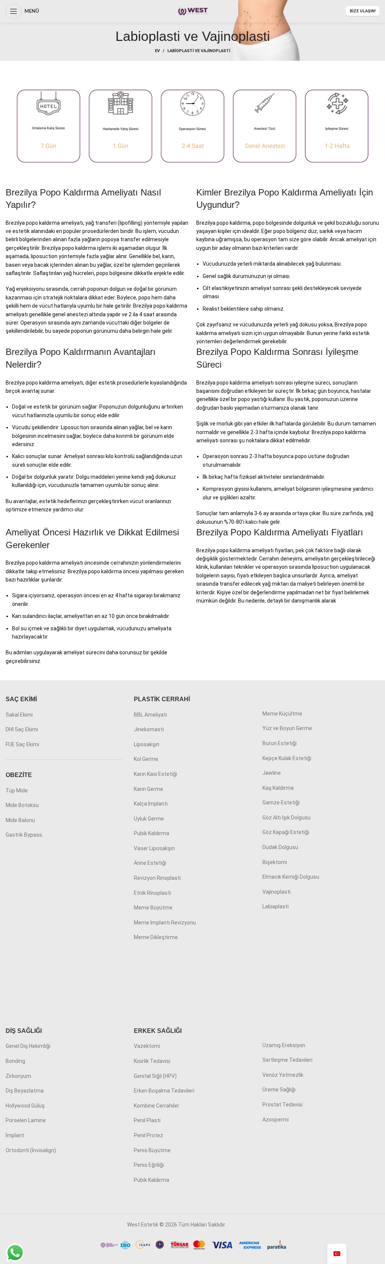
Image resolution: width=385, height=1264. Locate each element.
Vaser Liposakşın (154, 848)
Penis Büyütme (152, 1150)
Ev (157, 50)
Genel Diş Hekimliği (28, 1046)
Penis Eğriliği (149, 1165)
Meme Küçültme (282, 714)
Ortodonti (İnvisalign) (31, 1150)
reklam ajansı (242, 1225)
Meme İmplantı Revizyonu (165, 923)
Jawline (271, 773)
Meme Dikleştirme (156, 937)
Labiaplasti (275, 906)
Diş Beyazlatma (25, 1091)
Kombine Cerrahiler (156, 1106)
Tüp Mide (17, 791)
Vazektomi (147, 1046)
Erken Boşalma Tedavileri (164, 1091)
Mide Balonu (20, 820)
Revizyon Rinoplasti (157, 878)
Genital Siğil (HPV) (155, 1076)
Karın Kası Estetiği (155, 774)
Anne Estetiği (150, 863)
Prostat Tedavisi (282, 1105)
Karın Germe (148, 789)
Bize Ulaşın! (363, 11)
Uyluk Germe (149, 819)
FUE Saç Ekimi (22, 744)
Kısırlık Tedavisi (152, 1061)
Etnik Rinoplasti (152, 893)
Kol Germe (146, 759)
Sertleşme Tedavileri (287, 1060)
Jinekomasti (149, 729)
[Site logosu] (192, 11)
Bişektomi (274, 862)
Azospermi (275, 1120)
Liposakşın (146, 744)
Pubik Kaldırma (151, 833)
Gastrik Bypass (24, 835)
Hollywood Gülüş (25, 1106)
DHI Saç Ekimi (22, 729)
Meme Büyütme (153, 908)
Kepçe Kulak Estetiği (286, 758)
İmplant (15, 1135)
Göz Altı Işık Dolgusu (286, 818)
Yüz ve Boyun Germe (287, 728)
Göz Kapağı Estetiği (285, 832)
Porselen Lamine (26, 1120)
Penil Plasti (147, 1120)
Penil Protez (148, 1135)
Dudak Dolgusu (280, 847)
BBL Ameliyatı (150, 715)
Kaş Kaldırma (278, 788)
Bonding (15, 1061)
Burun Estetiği (279, 743)
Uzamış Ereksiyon (283, 1045)
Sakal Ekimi (19, 715)
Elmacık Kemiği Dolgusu (290, 877)
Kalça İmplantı (151, 804)
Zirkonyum (18, 1076)
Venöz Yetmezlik (282, 1075)
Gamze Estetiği (281, 803)
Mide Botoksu (22, 805)
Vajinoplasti (276, 892)
